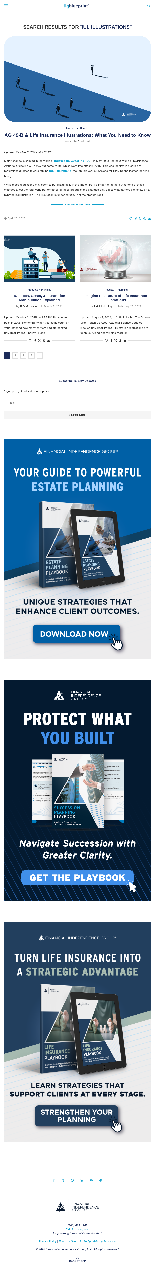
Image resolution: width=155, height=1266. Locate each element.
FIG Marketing (29, 306)
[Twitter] (63, 1180)
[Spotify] (100, 1180)
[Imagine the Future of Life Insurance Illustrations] (115, 258)
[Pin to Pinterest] (144, 218)
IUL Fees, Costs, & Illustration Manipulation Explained (39, 298)
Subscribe (77, 415)
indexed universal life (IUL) (72, 160)
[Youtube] (91, 1180)
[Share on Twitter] (140, 218)
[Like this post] (130, 218)
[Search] (149, 6)
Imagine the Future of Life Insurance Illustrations (115, 298)
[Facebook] (54, 1180)
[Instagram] (72, 1180)
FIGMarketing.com (77, 1229)
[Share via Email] (149, 218)
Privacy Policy (47, 1241)
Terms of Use (67, 1241)
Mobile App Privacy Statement (97, 1241)
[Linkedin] (82, 1180)
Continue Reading (77, 204)
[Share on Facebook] (136, 218)
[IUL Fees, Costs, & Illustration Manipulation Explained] (39, 258)
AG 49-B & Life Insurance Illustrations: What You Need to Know (77, 135)
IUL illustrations (60, 170)
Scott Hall (84, 141)
